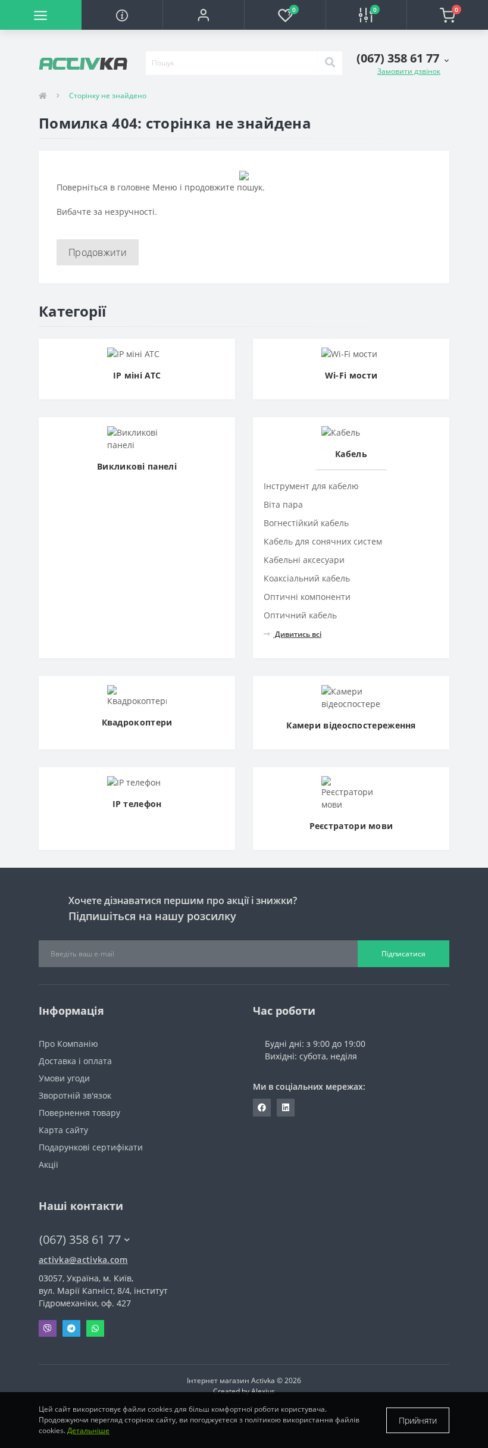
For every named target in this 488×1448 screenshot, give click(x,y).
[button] (203, 15)
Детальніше (88, 1430)
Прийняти (418, 1420)
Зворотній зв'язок (75, 1095)
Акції (48, 1164)
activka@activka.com (83, 1259)
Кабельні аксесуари (304, 559)
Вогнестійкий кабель (306, 522)
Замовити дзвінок (408, 71)
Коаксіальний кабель (307, 578)
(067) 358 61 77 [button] (80, 1239)
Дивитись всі (297, 634)
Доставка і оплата (75, 1061)
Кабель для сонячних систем (323, 541)
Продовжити (97, 252)
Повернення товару (79, 1112)
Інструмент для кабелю (311, 486)
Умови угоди (64, 1078)
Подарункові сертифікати (91, 1147)
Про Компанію (68, 1043)
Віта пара (283, 504)
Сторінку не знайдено (107, 95)
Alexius (263, 1391)
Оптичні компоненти (307, 596)
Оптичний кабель (300, 615)
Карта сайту (63, 1130)
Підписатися (403, 954)
